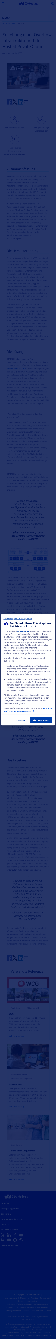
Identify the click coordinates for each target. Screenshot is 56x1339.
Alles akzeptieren (41, 720)
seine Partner (23, 631)
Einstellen (20, 720)
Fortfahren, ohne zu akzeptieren (18, 618)
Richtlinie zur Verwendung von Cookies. (28, 710)
